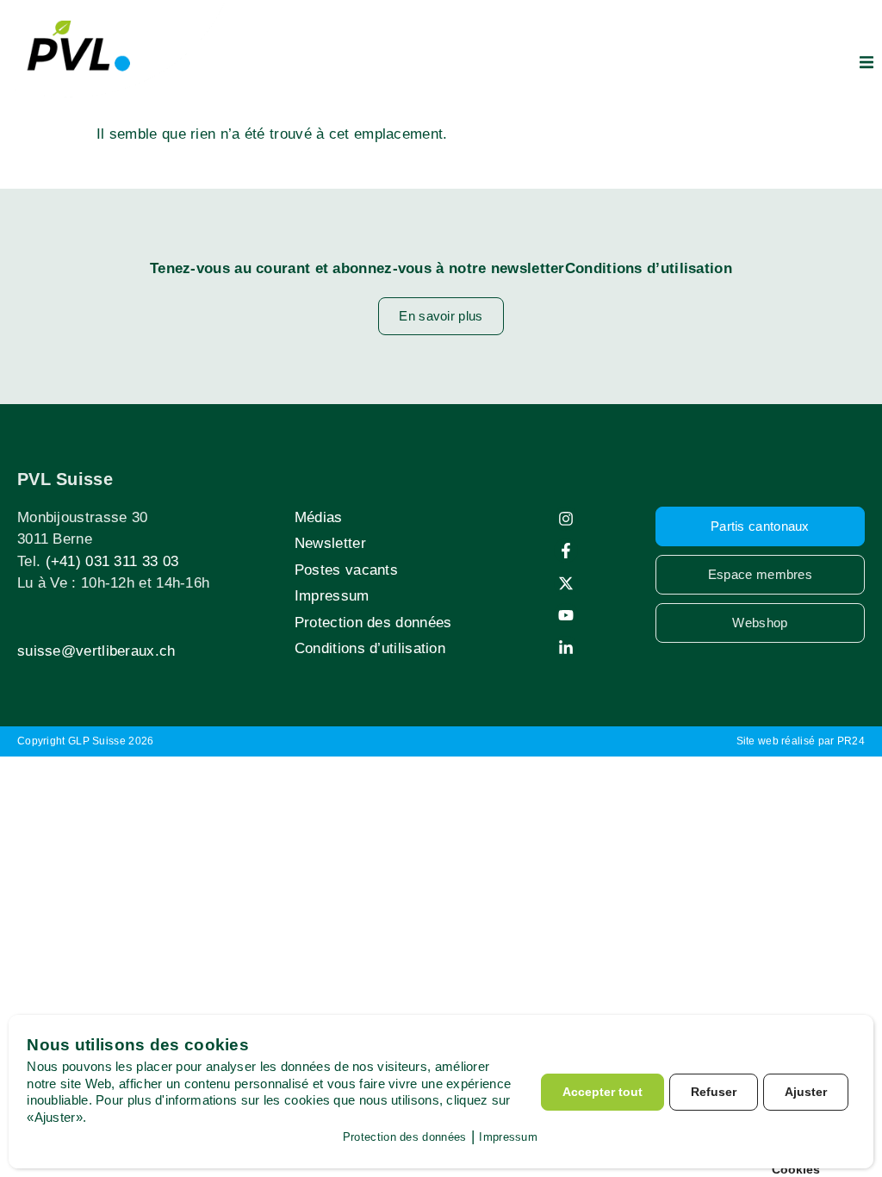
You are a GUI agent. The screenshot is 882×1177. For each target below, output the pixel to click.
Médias (319, 517)
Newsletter (330, 543)
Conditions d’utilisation (370, 648)
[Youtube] (566, 615)
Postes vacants (346, 570)
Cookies (796, 1169)
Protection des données (373, 622)
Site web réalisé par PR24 (801, 741)
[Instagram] (566, 519)
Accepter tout (602, 1092)
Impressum (332, 596)
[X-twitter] (566, 583)
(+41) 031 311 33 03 (112, 561)
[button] (866, 62)
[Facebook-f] (566, 551)
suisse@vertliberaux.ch (96, 651)
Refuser (713, 1092)
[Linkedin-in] (566, 648)
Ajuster (806, 1092)
